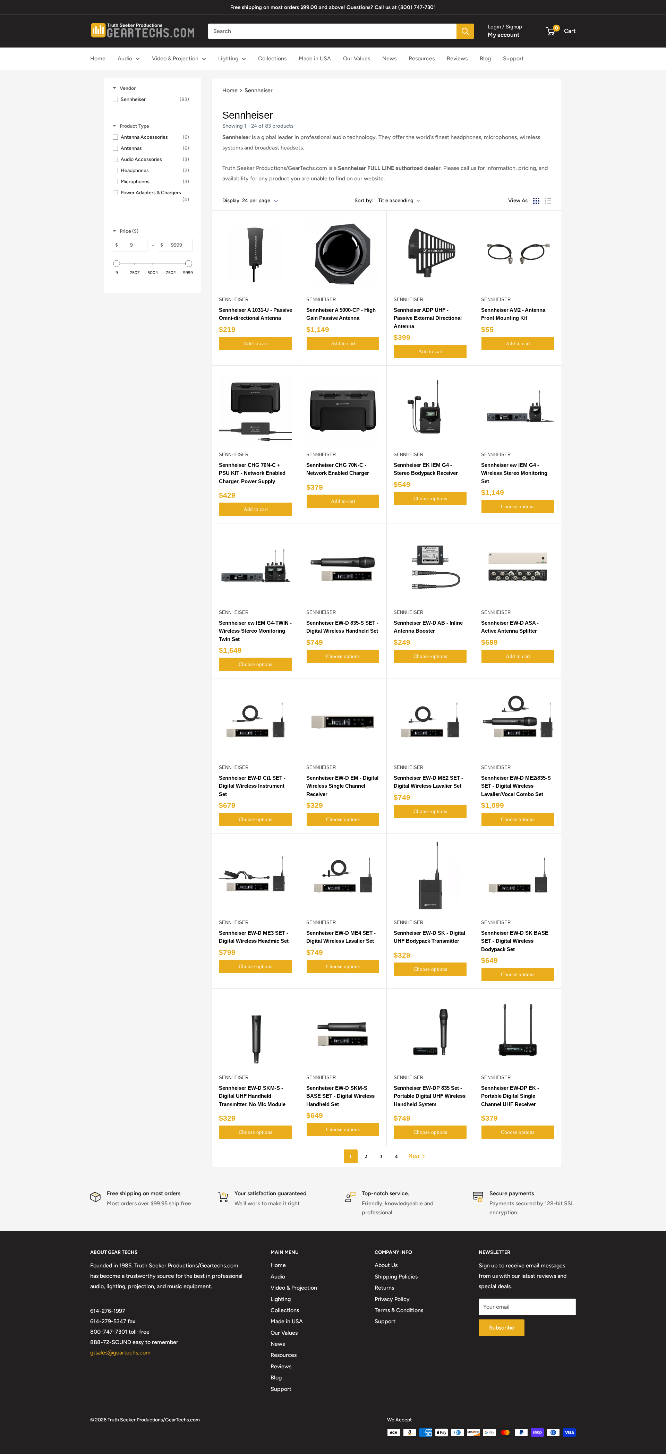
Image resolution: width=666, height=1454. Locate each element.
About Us (386, 1265)
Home (97, 58)
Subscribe (501, 1327)
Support (513, 58)
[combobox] (332, 31)
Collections (272, 58)
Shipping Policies (396, 1276)
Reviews (457, 58)
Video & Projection (175, 58)
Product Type (134, 126)
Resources (422, 58)
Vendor (128, 88)
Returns (384, 1287)
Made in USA (315, 58)
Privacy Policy (392, 1299)
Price (129, 231)
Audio (125, 58)
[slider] (116, 263)
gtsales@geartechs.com (120, 1352)
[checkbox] (151, 99)
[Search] (465, 31)
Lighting (228, 58)
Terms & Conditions (399, 1310)
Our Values (356, 58)
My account (504, 34)
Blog (485, 58)
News (389, 58)
